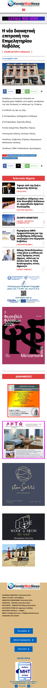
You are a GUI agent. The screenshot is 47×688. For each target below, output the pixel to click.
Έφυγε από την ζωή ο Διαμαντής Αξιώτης (29, 186)
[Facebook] (16, 686)
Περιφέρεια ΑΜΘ (24, 245)
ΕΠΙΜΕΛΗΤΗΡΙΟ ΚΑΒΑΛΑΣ (10, 158)
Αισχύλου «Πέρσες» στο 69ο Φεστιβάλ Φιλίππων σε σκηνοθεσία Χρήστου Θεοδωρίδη (30, 202)
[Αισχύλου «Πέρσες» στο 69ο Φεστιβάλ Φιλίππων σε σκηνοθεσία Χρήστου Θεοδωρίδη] (8, 203)
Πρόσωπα (21, 191)
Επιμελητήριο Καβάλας (17, 52)
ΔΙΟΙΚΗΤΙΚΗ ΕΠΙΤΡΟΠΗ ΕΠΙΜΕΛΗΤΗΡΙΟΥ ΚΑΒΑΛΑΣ (22, 155)
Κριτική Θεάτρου (24, 210)
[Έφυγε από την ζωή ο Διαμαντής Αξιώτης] (8, 188)
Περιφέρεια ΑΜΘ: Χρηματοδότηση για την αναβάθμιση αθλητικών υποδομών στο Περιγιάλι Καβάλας (30, 236)
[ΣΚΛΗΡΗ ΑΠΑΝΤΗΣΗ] (8, 220)
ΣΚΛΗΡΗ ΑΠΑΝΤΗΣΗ (27, 217)
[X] (28, 686)
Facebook (22, 686)
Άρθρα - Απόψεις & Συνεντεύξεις (25, 222)
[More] (41, 91)
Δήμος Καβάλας (24, 269)
